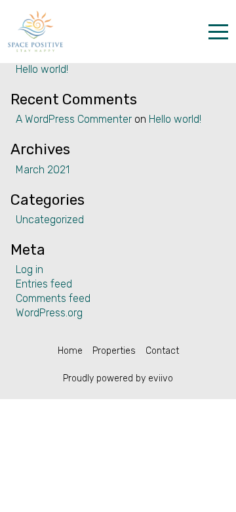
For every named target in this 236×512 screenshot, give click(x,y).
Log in (29, 269)
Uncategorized (50, 219)
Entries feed (44, 284)
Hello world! (42, 69)
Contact (162, 350)
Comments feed (53, 298)
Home (70, 350)
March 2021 (42, 169)
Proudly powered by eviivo (118, 378)
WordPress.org (49, 313)
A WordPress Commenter (74, 119)
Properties (114, 350)
